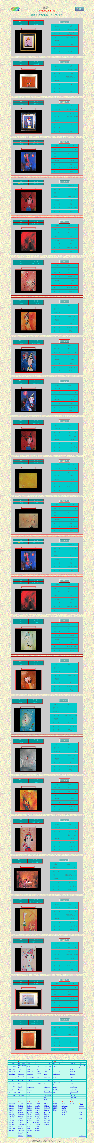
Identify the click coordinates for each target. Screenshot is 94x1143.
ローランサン (73, 1097)
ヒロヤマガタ (47, 1112)
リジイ (72, 1083)
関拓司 (28, 1126)
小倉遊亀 (11, 1120)
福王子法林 (47, 1120)
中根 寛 (37, 1126)
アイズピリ (12, 1074)
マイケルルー (56, 1074)
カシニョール (21, 1063)
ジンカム (29, 1095)
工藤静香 (20, 1128)
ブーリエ (46, 1090)
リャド (72, 1080)
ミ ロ (54, 1080)
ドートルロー (39, 1083)
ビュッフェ (47, 1077)
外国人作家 (82, 1114)
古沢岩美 (46, 1118)
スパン (28, 1092)
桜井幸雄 (29, 1112)
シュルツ (29, 1066)
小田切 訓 (20, 1103)
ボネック (55, 1092)
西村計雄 (37, 1130)
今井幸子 (11, 1118)
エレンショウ (12, 1092)
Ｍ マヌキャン (56, 1071)
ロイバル (72, 1099)
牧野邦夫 (55, 1103)
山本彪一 (64, 1114)
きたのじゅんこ (22, 1124)
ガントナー (21, 1074)
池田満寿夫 (12, 1116)
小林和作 (29, 1106)
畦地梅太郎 (12, 1103)
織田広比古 (21, 1114)
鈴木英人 (29, 1120)
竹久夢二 (37, 1106)
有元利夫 (11, 1108)
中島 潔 (37, 1120)
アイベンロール (13, 1077)
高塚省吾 (37, 1103)
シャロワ (29, 1069)
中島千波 (37, 1118)
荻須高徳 (20, 1112)
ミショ (54, 1077)
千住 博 (29, 1124)
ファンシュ (47, 1080)
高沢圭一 (37, 1108)
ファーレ (46, 1083)
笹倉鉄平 (29, 1128)
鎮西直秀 (37, 1128)
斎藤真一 (29, 1108)
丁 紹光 (37, 1069)
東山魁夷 (46, 1114)
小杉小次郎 (21, 1130)
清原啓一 (20, 1136)
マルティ (55, 1066)
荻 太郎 (20, 1110)
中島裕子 (37, 1124)
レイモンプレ (73, 1090)
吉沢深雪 (64, 1110)
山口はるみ (64, 1106)
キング (20, 1087)
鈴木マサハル (30, 1122)
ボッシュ (46, 1099)
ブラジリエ (47, 1087)
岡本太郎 (20, 1108)
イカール (11, 1083)
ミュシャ (55, 1087)
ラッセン (72, 1063)
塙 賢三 (46, 1103)
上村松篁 (11, 1124)
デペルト (37, 1071)
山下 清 (63, 1103)
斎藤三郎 (29, 1130)
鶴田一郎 (37, 1112)
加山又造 (20, 1116)
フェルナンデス (48, 1095)
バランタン (47, 1063)
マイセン (81, 1106)
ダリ (36, 1063)
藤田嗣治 (46, 1116)
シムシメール (30, 1087)
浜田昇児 (46, 1106)
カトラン (20, 1080)
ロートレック (73, 1095)
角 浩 (20, 1122)
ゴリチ (20, 1092)
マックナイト (56, 1063)
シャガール (30, 1071)
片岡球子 (20, 1118)
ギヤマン (20, 1090)
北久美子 (20, 1133)
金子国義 (20, 1120)
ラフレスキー (73, 1071)
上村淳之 (11, 1126)
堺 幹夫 (29, 1114)
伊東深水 (11, 1110)
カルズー (20, 1069)
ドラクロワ (38, 1077)
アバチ (11, 1080)
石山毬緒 (11, 1114)
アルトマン (12, 1069)
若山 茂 (72, 1103)
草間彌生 (20, 1126)
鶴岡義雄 (37, 1114)
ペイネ (45, 1097)
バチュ (45, 1071)
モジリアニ (56, 1090)
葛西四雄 (29, 1103)
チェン (37, 1066)
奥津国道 (20, 1106)
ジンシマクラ (30, 1077)
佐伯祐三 (29, 1110)
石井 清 (11, 1112)
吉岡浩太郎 (64, 1112)
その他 (80, 1118)
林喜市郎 (46, 1124)
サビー (28, 1063)
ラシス (72, 1066)
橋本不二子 (47, 1108)
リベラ (72, 1077)
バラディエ (47, 1069)
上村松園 (11, 1122)
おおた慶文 (12, 1128)
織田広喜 (11, 1130)
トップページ (82, 1136)
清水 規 (29, 1118)
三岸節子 (55, 1106)
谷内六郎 (37, 1110)
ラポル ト (72, 1069)
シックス (29, 1083)
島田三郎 (29, 1136)
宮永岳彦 (55, 1108)
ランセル (72, 1074)
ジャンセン (30, 1074)
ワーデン (81, 1063)
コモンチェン (21, 1095)
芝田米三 (29, 1116)
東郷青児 (37, 1116)
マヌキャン (56, 1069)
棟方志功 (55, 1110)
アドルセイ (12, 1095)
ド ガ (37, 1080)
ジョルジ (29, 1080)
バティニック (47, 1066)
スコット (29, 1090)
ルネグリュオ (73, 1087)
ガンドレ (20, 1071)
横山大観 (64, 1108)
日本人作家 (82, 1112)
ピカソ (45, 1074)
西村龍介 (37, 1122)
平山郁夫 (46, 1110)
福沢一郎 (46, 1122)
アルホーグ (12, 1071)
